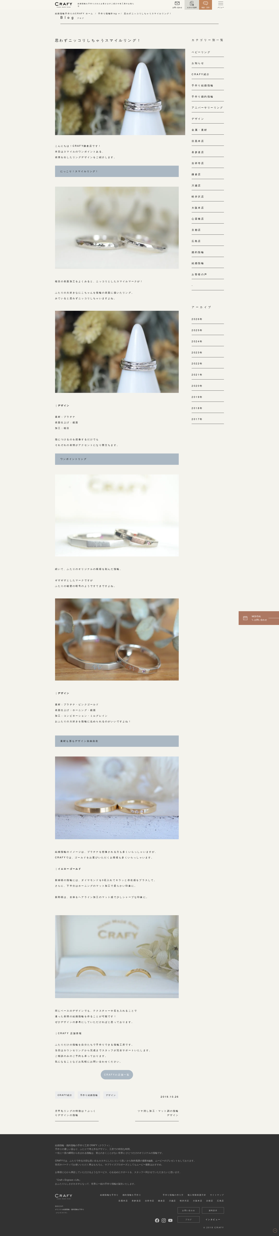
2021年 (197, 374)
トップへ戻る (275, 1231)
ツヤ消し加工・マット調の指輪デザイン (158, 1113)
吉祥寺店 (198, 163)
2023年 (197, 352)
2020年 (197, 385)
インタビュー (213, 1219)
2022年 (197, 363)
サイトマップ (217, 1194)
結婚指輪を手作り (109, 1194)
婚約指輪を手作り (132, 1194)
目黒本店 (198, 141)
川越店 (196, 185)
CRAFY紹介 (65, 1095)
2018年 (197, 408)
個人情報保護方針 (197, 1194)
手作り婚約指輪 (203, 96)
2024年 (197, 341)
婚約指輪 (198, 252)
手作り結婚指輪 (89, 1095)
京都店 (196, 229)
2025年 (197, 330)
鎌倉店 (196, 174)
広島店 (196, 241)
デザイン (111, 1095)
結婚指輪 (198, 263)
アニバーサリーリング (207, 107)
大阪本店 (198, 207)
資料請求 (213, 1210)
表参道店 (198, 152)
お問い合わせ (188, 1210)
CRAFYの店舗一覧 (117, 1074)
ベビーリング (201, 52)
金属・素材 (199, 129)
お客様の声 (199, 274)
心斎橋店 (198, 218)
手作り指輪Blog (107, 13)
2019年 (197, 397)
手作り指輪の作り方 (173, 1194)
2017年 (197, 419)
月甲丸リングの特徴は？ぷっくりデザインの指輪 (75, 1113)
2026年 (197, 319)
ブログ (188, 1219)
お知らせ (198, 63)
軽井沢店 (198, 196)
